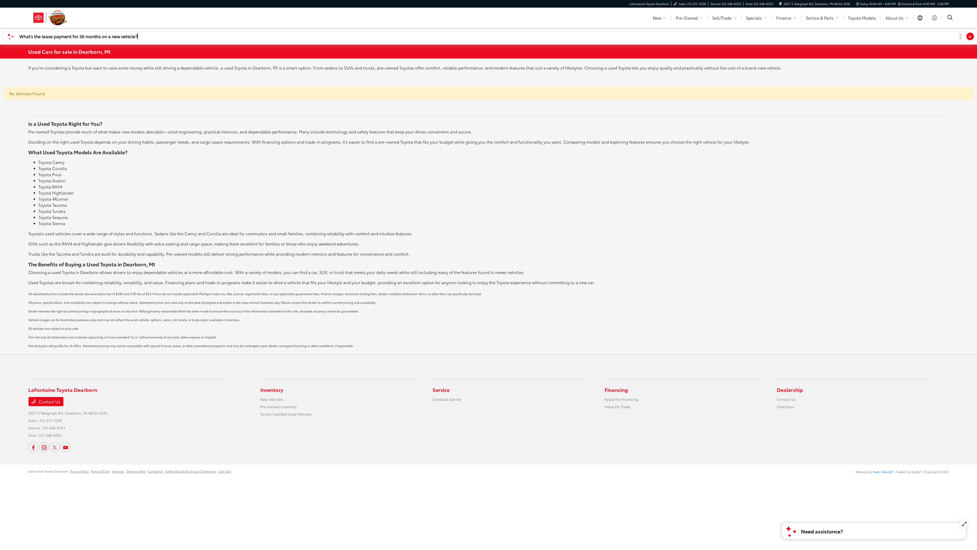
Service (441, 389)
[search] (950, 18)
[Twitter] (55, 447)
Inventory (271, 389)
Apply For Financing (621, 399)
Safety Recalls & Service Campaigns (191, 471)
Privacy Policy (79, 471)
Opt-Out (225, 471)
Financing (616, 389)
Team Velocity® (883, 472)
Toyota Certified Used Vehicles (286, 414)
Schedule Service (447, 399)
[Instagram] (44, 447)
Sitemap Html (136, 471)
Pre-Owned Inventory (278, 406)
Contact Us (49, 401)
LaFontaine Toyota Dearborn (48, 471)
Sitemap (118, 471)
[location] (780, 4)
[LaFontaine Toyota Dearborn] (72, 17)
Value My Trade (617, 406)
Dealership (790, 389)
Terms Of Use (100, 471)
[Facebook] (33, 447)
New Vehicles (271, 399)
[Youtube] (65, 447)
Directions (785, 406)
